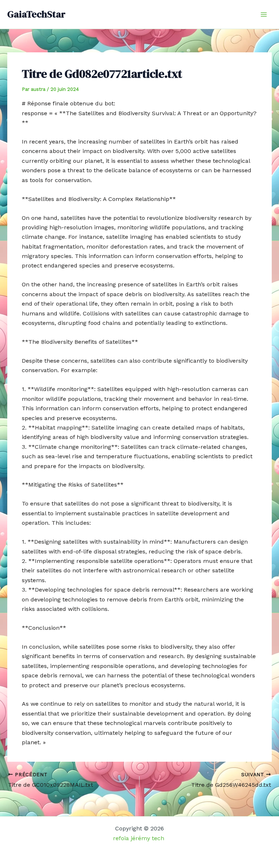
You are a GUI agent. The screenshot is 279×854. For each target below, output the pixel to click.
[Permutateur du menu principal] (264, 15)
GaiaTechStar (36, 14)
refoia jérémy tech (139, 838)
